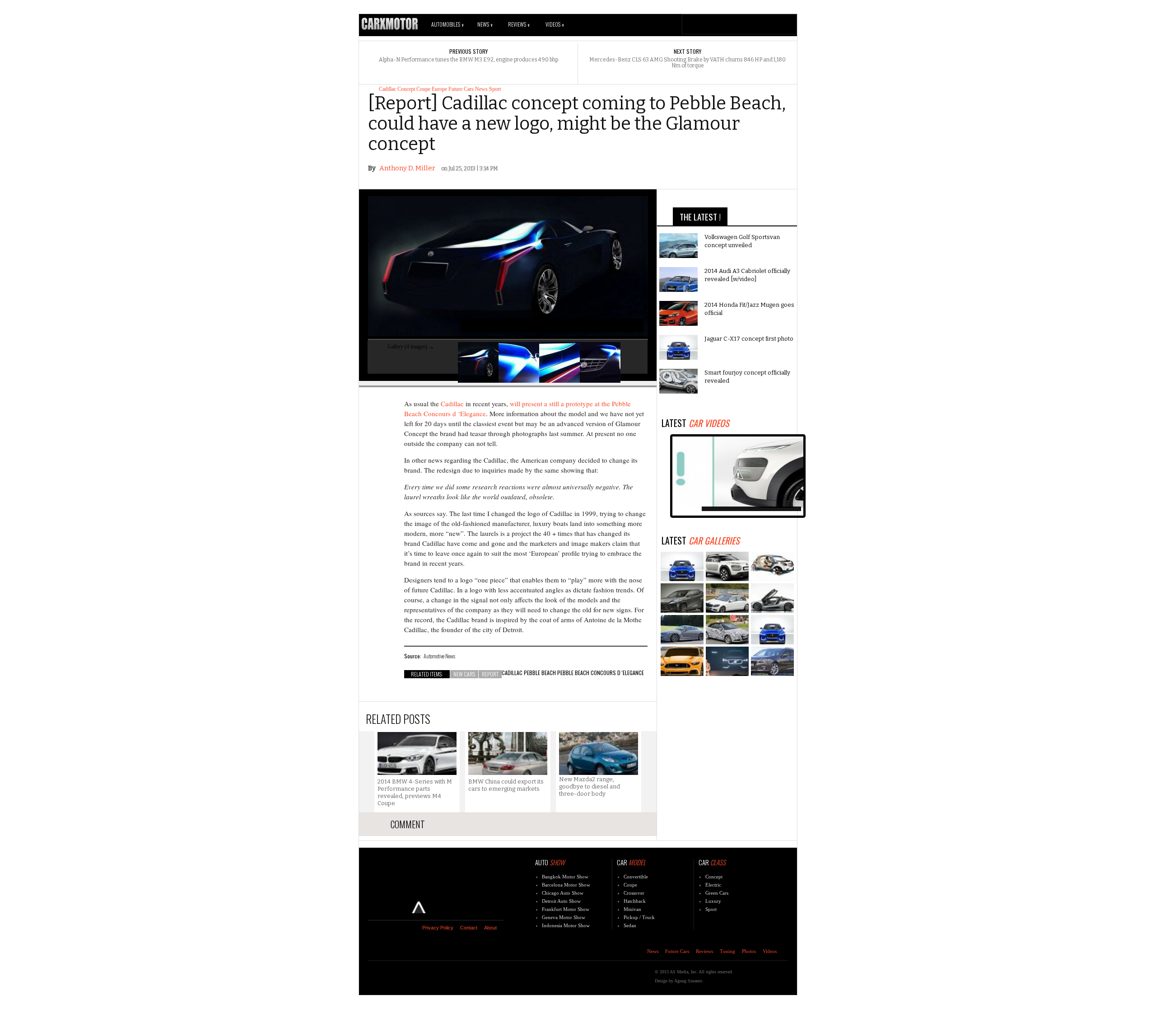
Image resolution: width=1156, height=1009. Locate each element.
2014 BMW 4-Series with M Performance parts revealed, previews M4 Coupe (415, 792)
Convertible (636, 876)
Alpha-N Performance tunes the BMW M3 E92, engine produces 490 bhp (468, 60)
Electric (713, 884)
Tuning (727, 951)
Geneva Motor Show (563, 917)
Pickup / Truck (639, 917)
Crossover (634, 893)
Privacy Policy (437, 927)
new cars (464, 674)
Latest (695, 423)
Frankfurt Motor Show (565, 909)
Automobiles (447, 24)
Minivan (632, 909)
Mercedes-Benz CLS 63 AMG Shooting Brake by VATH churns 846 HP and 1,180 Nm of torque (687, 63)
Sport (495, 89)
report (490, 674)
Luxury (713, 901)
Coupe (423, 89)
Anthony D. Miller (407, 168)
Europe (439, 89)
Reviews (518, 24)
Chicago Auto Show (562, 893)
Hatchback (635, 901)
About (490, 927)
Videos (554, 24)
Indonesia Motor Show (566, 925)
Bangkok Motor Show (565, 876)
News (484, 24)
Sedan (630, 925)
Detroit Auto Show (561, 901)
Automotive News (439, 656)
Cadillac (387, 89)
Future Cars (461, 89)
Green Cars (716, 893)
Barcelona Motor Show (566, 884)
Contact (468, 927)
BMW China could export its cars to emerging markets (506, 785)
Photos (749, 951)
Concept (406, 89)
